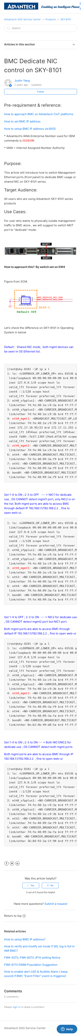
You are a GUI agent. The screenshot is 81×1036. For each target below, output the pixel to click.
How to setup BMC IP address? (24, 939)
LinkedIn (17, 863)
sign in (16, 1006)
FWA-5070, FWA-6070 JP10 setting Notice (32, 957)
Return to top (13, 916)
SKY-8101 (65, 19)
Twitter (12, 863)
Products (50, 19)
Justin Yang (22, 80)
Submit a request (55, 904)
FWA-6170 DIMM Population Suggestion (30, 964)
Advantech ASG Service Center (22, 19)
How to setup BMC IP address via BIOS (30, 128)
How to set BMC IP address (22, 121)
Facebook (6, 863)
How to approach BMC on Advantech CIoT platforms (38, 114)
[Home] (42, 8)
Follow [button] (40, 91)
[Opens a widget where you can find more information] (67, 1029)
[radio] (30, 885)
